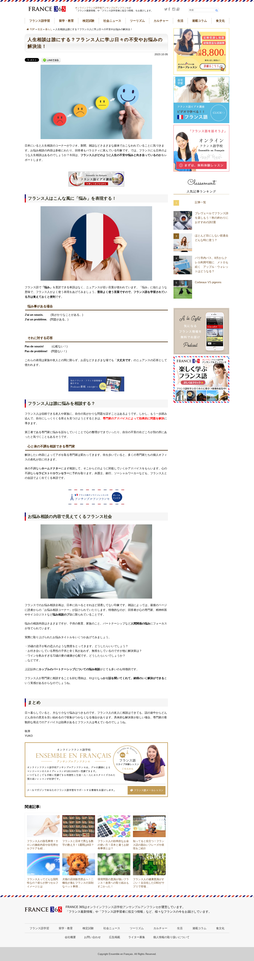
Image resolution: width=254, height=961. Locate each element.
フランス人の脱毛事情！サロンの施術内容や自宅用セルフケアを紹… (42, 845)
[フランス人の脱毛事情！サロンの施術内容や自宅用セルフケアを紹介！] (43, 826)
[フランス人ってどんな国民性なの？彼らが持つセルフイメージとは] (43, 864)
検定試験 (88, 20)
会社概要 (70, 937)
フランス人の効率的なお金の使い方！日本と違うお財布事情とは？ (113, 845)
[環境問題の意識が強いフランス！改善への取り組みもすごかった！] (114, 864)
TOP (32, 29)
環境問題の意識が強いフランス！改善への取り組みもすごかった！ (113, 883)
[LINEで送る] (51, 60)
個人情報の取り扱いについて (171, 937)
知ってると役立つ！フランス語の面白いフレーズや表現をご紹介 (148, 845)
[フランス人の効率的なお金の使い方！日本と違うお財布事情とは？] (114, 826)
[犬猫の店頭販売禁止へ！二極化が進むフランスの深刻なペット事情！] (78, 864)
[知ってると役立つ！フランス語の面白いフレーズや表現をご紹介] (149, 826)
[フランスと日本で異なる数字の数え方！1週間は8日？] (78, 826)
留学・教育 (66, 20)
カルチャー (161, 20)
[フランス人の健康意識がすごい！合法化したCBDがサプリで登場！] (149, 864)
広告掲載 (114, 937)
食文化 (220, 20)
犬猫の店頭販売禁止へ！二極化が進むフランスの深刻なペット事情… (78, 883)
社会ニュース (112, 20)
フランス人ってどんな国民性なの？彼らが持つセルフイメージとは (42, 883)
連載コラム (199, 20)
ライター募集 (136, 937)
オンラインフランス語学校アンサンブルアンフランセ (102, 8)
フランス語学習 (39, 20)
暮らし (48, 29)
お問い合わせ (92, 937)
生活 (180, 20)
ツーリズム (137, 20)
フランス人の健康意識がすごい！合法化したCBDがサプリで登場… (148, 883)
